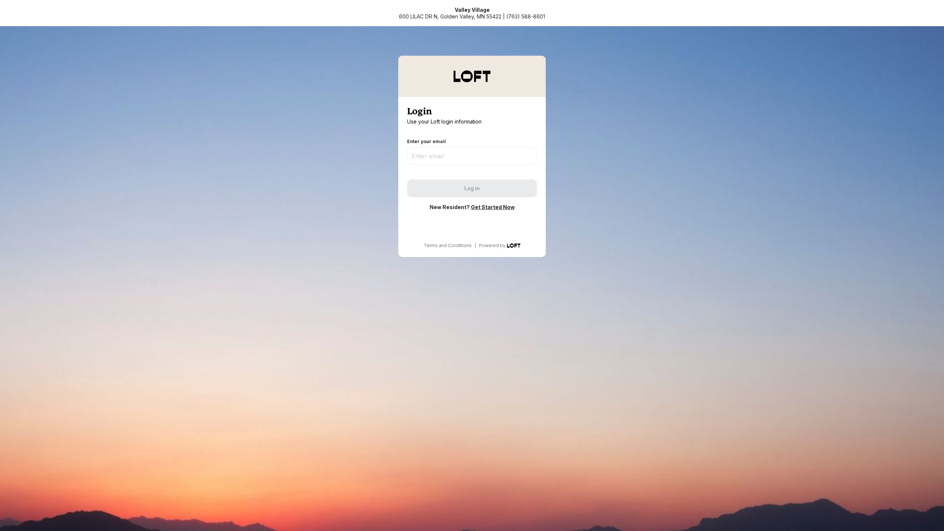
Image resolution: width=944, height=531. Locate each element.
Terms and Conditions (448, 245)
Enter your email (426, 141)
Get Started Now (493, 207)
